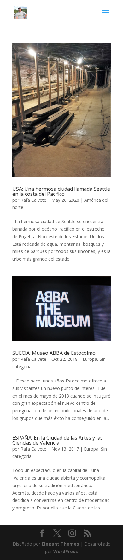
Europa (90, 359)
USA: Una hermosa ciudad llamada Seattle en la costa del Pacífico (61, 191)
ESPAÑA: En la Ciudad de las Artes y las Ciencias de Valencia (57, 440)
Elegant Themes (60, 544)
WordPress (65, 551)
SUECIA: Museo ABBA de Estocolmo (54, 352)
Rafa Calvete (33, 200)
